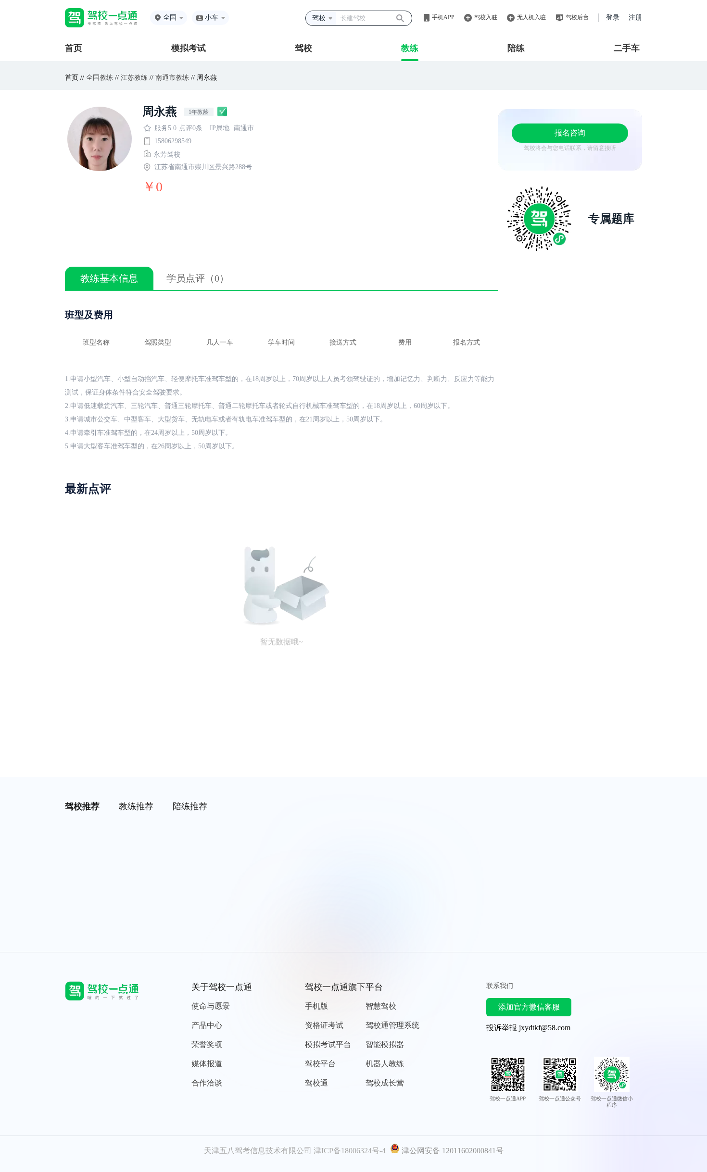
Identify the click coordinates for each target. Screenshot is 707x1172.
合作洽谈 (206, 1083)
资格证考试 (324, 1025)
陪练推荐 (190, 806)
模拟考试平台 (328, 1044)
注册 (635, 17)
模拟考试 (188, 48)
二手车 (627, 48)
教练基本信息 (109, 278)
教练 (409, 48)
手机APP (443, 17)
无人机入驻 (531, 17)
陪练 (516, 48)
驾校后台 (577, 17)
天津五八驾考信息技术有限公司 (258, 1151)
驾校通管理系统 (392, 1025)
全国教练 (99, 77)
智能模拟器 (385, 1044)
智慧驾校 (381, 1006)
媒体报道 (206, 1064)
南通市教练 (172, 77)
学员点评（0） (197, 278)
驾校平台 (320, 1064)
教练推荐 (136, 806)
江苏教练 (134, 77)
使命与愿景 (210, 1006)
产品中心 (206, 1025)
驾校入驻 (485, 17)
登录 (612, 17)
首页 (73, 48)
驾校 (303, 48)
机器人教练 (385, 1064)
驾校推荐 (82, 806)
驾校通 (316, 1083)
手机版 (316, 1006)
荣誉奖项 (206, 1044)
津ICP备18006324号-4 (350, 1151)
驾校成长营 (385, 1083)
